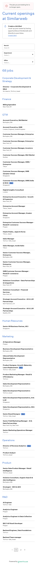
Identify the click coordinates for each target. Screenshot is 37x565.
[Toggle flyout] (32, 54)
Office (6, 60)
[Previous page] (12, 550)
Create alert (12, 35)
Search (6, 45)
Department (8, 53)
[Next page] (24, 550)
